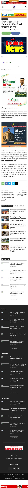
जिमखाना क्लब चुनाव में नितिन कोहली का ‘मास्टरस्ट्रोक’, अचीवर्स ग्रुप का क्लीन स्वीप (18, 211)
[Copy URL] (16, 183)
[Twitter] (13, 183)
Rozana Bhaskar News (8, 29)
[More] (22, 33)
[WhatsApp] (2, 183)
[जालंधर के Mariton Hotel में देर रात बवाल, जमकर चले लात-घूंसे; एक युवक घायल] (5, 226)
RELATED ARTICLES (7, 206)
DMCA (22, 474)
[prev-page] (2, 255)
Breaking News (9, 10)
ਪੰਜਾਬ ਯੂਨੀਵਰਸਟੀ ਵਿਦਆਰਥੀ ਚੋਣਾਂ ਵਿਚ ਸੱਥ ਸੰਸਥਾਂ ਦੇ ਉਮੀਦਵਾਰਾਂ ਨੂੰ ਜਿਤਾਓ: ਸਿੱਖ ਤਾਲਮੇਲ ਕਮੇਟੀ (18, 218)
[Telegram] (9, 183)
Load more (13, 299)
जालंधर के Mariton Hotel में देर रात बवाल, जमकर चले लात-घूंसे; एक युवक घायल (18, 226)
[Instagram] (14, 468)
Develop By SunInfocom (14, 476)
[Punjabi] (10, 62)
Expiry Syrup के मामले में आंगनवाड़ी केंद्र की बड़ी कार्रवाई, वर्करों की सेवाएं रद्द (21, 194)
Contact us (17, 474)
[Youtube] (18, 468)
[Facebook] (6, 183)
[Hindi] (6, 62)
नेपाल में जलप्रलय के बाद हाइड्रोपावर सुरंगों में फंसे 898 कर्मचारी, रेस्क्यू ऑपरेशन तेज (18, 233)
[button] (2, 7)
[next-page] (5, 255)
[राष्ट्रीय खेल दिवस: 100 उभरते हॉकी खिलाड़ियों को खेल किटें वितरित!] (5, 240)
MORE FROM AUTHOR (19, 206)
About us (12, 474)
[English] (3, 62)
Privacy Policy (6, 474)
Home (2, 10)
